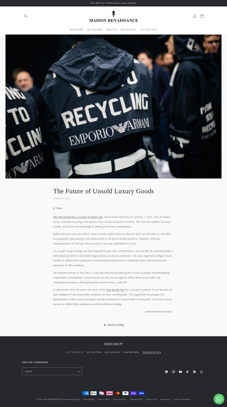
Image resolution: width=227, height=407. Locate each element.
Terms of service (119, 399)
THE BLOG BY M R (152, 352)
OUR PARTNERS (131, 352)
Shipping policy (136, 399)
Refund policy (89, 399)
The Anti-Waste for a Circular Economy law (78, 217)
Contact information (182, 399)
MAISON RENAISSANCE (53, 399)
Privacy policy (104, 399)
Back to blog (116, 325)
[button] (25, 16)
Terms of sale (151, 399)
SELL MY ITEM (94, 352)
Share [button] (59, 208)
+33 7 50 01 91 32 (74, 352)
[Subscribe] (78, 371)
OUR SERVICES (112, 352)
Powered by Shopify (71, 399)
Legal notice (165, 399)
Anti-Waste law (115, 289)
